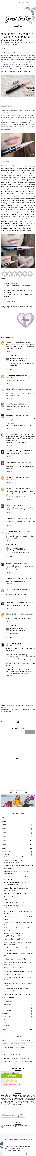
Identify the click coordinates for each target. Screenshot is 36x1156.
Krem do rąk (26, 1043)
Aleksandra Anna (13, 389)
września (8, 1001)
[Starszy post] (34, 722)
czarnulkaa (10, 451)
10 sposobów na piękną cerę (14, 902)
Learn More (16, 1153)
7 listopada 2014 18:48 (24, 451)
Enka (8, 404)
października (9, 998)
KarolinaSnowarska (14, 644)
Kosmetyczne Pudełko (15, 376)
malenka (9, 563)
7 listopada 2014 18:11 (18, 404)
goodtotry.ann (17, 358)
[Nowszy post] (1, 722)
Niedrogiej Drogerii (17, 223)
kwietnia (7, 1016)
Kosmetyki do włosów (21, 1040)
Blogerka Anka (12, 434)
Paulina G (9, 415)
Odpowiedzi (12, 355)
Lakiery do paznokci (8, 1047)
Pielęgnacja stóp (25, 1054)
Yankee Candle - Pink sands (14, 857)
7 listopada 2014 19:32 (24, 462)
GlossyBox (5, 1040)
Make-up (24, 1047)
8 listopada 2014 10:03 (23, 578)
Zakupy (16, 1061)
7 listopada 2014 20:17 (17, 505)
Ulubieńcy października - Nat (14, 974)
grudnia (7, 851)
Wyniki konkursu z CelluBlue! (14, 939)
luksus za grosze (13, 614)
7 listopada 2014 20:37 (23, 518)
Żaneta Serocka (12, 589)
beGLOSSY (27, 1061)
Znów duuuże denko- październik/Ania (17, 994)
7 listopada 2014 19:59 (22, 488)
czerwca (7, 1010)
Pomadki (16, 44)
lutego (7, 1022)
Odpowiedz (10, 351)
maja (6, 1013)
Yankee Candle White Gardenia (15, 959)
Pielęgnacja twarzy (9, 1058)
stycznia (7, 1026)
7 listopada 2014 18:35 (26, 434)
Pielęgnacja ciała (23, 1051)
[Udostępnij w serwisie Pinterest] (16, 331)
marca (6, 1019)
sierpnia (7, 1004)
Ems (7, 505)
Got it (23, 1153)
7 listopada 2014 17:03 (22, 342)
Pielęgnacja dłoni (8, 1054)
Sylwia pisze (11, 462)
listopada (8, 854)
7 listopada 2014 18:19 (22, 415)
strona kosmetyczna (15, 531)
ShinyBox (5, 1061)
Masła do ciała (7, 1051)
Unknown (9, 342)
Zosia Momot (11, 602)
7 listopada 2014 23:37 (21, 563)
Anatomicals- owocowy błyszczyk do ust (18, 971)
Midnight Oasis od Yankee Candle (15, 893)
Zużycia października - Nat (13, 968)
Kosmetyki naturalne (9, 1043)
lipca (6, 1007)
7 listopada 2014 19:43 (22, 477)
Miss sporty (8, 44)
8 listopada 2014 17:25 (25, 602)
